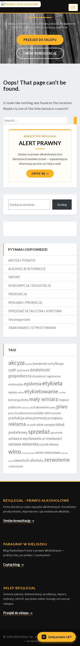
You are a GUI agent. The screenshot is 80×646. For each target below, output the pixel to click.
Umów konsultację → (18, 520)
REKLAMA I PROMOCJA (25, 302)
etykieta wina (16, 392)
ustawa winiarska (23, 444)
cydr (12, 369)
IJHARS (62, 392)
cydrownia (23, 370)
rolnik (39, 425)
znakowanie (15, 466)
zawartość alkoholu (29, 460)
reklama (17, 424)
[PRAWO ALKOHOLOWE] (40, 17)
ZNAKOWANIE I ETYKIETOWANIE (32, 328)
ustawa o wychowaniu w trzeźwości (35, 438)
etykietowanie (41, 391)
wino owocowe (47, 452)
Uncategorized (19, 319)
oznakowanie (40, 407)
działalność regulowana (46, 376)
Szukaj (62, 204)
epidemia (33, 384)
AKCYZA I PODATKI (22, 260)
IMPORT (14, 277)
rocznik (30, 425)
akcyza (16, 362)
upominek (56, 432)
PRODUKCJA (17, 294)
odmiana (26, 407)
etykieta (52, 383)
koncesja (14, 400)
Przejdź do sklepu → (18, 613)
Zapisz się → (40, 173)
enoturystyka (15, 384)
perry (53, 407)
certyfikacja (56, 364)
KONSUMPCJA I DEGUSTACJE (29, 285)
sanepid (49, 425)
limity (25, 400)
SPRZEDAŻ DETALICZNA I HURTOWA (35, 311)
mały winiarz (43, 399)
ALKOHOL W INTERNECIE (27, 269)
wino (14, 451)
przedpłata (55, 418)
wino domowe (28, 453)
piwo (61, 406)
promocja (39, 418)
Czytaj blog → (13, 564)
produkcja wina (20, 418)
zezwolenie (57, 459)
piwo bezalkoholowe (21, 413)
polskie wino (42, 413)
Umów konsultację (40, 53)
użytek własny (49, 444)
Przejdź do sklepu (40, 40)
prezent (56, 413)
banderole (40, 364)
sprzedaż (39, 431)
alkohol (28, 364)
